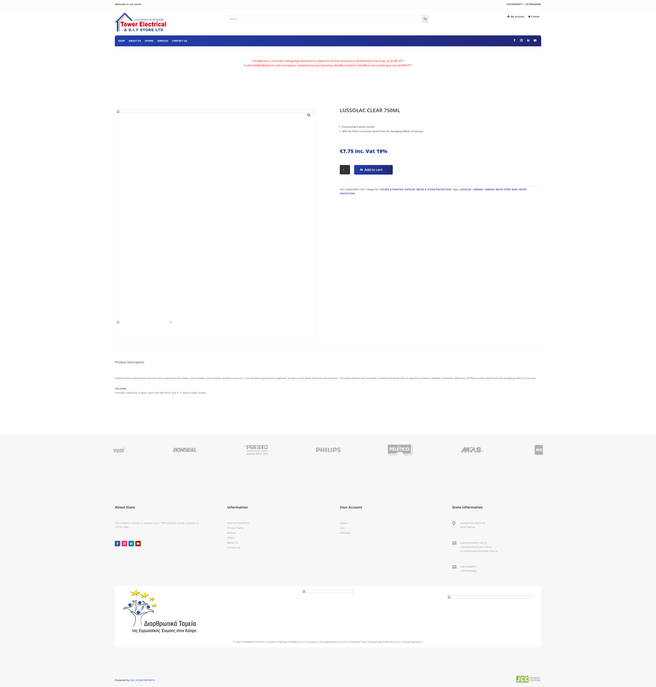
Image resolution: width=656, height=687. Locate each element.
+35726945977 (468, 566)
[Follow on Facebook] (514, 40)
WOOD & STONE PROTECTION (433, 189)
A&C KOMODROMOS (142, 680)
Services (162, 41)
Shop (121, 41)
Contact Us (179, 41)
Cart (342, 528)
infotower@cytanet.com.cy (476, 547)
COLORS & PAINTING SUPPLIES (397, 189)
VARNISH (478, 189)
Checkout (345, 532)
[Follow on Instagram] (521, 40)
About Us (135, 41)
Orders (344, 523)
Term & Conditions (238, 523)
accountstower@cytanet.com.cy (479, 551)
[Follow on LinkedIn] (528, 40)
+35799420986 (468, 570)
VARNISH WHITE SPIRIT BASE (501, 189)
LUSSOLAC (465, 189)
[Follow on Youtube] (535, 40)
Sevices (231, 532)
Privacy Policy (235, 528)
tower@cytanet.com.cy (473, 542)
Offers (149, 41)
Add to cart (373, 169)
